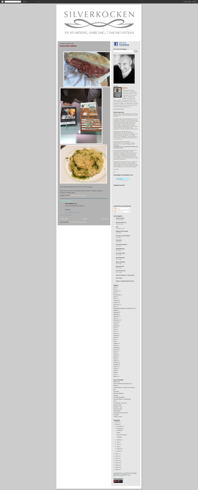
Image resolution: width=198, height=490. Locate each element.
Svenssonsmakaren (121, 244)
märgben (116, 343)
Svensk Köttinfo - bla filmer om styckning (124, 387)
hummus (116, 322)
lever (115, 339)
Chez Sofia (119, 278)
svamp (115, 368)
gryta (115, 318)
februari (119, 448)
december (119, 426)
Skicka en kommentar (65, 215)
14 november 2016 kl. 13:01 (72, 212)
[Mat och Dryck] (125, 475)
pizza (115, 353)
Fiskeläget (116, 414)
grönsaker (116, 320)
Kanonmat (119, 240)
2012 (116, 460)
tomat (115, 370)
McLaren (116, 395)
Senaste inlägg (64, 218)
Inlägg (118, 208)
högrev (115, 324)
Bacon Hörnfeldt (120, 262)
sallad (115, 360)
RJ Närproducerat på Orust (121, 412)
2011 (116, 462)
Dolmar (118, 432)
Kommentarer (120, 211)
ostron (115, 345)
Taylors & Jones (118, 416)
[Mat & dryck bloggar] (130, 473)
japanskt (116, 326)
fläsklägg (116, 312)
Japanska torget (118, 408)
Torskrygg (119, 437)
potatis (115, 356)
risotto (115, 358)
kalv (115, 327)
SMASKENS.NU (120, 248)
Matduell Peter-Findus (122, 231)
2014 (116, 456)
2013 (116, 458)
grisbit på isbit (120, 266)
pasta (115, 351)
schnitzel (116, 362)
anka (115, 287)
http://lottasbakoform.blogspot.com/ (123, 383)
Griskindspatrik (120, 257)
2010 (116, 465)
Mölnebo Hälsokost (119, 393)
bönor (115, 298)
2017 (116, 422)
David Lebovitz (120, 218)
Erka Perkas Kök (120, 270)
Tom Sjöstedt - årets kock (120, 403)
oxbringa (116, 347)
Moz (115, 389)
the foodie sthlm (120, 253)
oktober (119, 439)
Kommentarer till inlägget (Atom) (77, 222)
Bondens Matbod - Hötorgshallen (122, 399)
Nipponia (116, 385)
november (119, 428)
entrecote (116, 304)
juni (118, 442)
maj (118, 444)
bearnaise (116, 291)
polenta (116, 355)
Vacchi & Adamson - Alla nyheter (125, 275)
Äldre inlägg (105, 218)
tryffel (115, 372)
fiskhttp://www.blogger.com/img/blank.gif (124, 308)
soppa (115, 366)
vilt (114, 374)
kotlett (115, 333)
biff (114, 292)
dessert (115, 302)
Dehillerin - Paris (118, 407)
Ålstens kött (117, 381)
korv (115, 331)
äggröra (116, 376)
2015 (116, 453)
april (118, 446)
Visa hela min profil (119, 109)
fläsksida (116, 314)
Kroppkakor (120, 430)
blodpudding (117, 294)
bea (115, 289)
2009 (116, 467)
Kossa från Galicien (68, 46)
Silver (126, 88)
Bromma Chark (117, 405)
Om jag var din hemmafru (123, 235)
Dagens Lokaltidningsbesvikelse (125, 281)
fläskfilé (115, 310)
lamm (115, 337)
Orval (115, 401)
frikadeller (116, 316)
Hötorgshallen (117, 410)
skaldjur (116, 364)
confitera (116, 300)
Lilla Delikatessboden (119, 397)
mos (115, 341)
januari (119, 451)
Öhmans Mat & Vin (121, 222)
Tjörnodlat (116, 391)
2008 (116, 469)
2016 (116, 424)
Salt (117, 227)
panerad (116, 349)
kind (115, 329)
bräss (115, 296)
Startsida (84, 218)
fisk (114, 306)
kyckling (116, 335)
